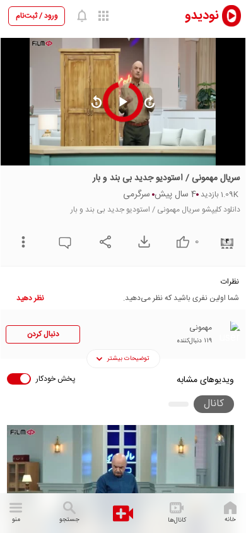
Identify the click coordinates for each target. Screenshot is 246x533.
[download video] (141, 242)
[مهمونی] (227, 333)
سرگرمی (136, 194)
